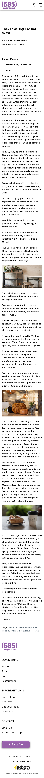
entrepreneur (31, 627)
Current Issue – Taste (28, 630)
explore (20, 627)
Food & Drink (9, 630)
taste (12, 627)
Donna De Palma (18, 40)
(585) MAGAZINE (28, 773)
